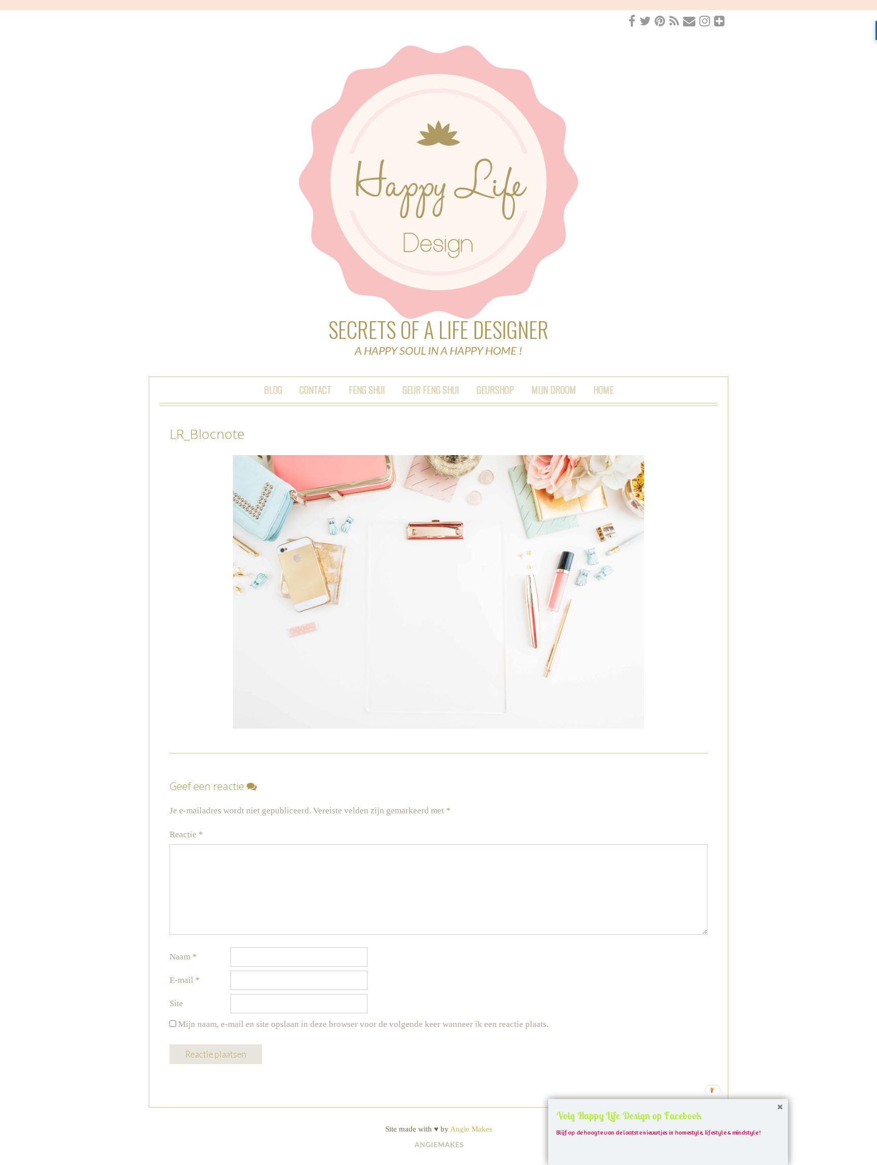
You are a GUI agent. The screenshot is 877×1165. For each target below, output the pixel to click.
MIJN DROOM (553, 389)
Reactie (186, 834)
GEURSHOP (495, 389)
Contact (315, 389)
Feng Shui (367, 389)
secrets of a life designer (438, 329)
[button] (668, 1115)
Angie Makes (471, 1129)
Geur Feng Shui (430, 389)
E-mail (185, 980)
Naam (183, 957)
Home (603, 389)
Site (176, 1003)
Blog (273, 389)
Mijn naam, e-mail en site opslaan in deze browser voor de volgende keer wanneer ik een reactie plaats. (363, 1024)
